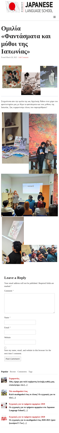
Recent (13, 372)
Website (7, 337)
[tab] (4, 371)
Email (7, 328)
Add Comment (23, 57)
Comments (22, 372)
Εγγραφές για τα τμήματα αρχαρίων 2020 (27, 417)
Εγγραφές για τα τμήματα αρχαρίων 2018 (27, 404)
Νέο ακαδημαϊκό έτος (18, 391)
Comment (9, 291)
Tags (30, 372)
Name (7, 318)
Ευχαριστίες (14, 378)
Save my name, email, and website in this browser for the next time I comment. (27, 352)
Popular (4, 372)
